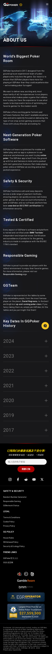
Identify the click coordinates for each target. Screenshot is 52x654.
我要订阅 (26, 469)
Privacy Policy (9, 526)
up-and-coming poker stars (29, 304)
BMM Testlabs (36, 233)
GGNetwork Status (11, 505)
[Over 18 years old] (26, 573)
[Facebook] (18, 479)
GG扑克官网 (8, 562)
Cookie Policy (8, 522)
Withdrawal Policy (10, 542)
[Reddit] (26, 479)
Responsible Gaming (12, 274)
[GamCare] (32, 573)
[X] (42, 479)
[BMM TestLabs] (26, 586)
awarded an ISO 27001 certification (24, 206)
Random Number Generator (15, 497)
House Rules (8, 538)
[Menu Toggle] (47, 4)
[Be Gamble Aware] (26, 580)
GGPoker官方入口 (10, 558)
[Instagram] (10, 479)
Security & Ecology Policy (14, 546)
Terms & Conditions (11, 517)
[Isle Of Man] (19, 573)
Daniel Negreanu (29, 301)
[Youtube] (34, 479)
